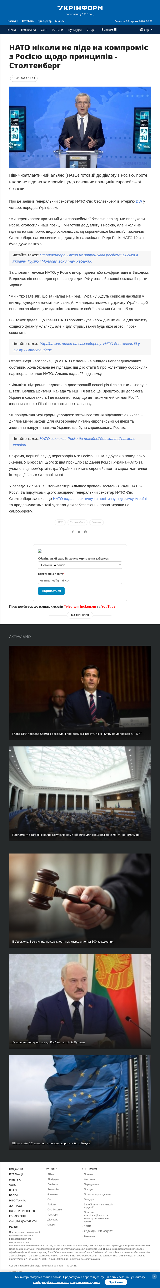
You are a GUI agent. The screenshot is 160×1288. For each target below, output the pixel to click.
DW (139, 201)
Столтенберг (77, 522)
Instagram (88, 606)
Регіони (57, 30)
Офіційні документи (23, 1221)
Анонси (60, 21)
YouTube (108, 606)
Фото (12, 1184)
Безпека (96, 522)
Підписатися (51, 591)
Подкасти (16, 1169)
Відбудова (54, 1179)
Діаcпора (53, 1219)
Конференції (17, 1216)
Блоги (13, 1195)
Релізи (13, 1226)
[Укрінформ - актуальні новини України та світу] (80, 7)
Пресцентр (45, 21)
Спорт (91, 30)
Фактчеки (53, 1194)
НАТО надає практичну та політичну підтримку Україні (100, 499)
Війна (12, 30)
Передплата (91, 1184)
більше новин (80, 615)
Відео (13, 1190)
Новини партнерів (22, 1211)
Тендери (89, 1199)
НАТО (60, 522)
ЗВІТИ (87, 1226)
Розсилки (89, 1236)
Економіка (28, 30)
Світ (44, 30)
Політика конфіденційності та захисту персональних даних (97, 1217)
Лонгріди (15, 1205)
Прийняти (116, 1282)
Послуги (13, 21)
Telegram (71, 606)
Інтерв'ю (15, 1179)
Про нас (89, 1174)
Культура (75, 30)
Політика (53, 1184)
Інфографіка (17, 1200)
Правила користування (97, 1194)
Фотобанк (28, 21)
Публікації (16, 1174)
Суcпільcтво (55, 1209)
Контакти (89, 1179)
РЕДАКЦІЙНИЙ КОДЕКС (98, 1231)
